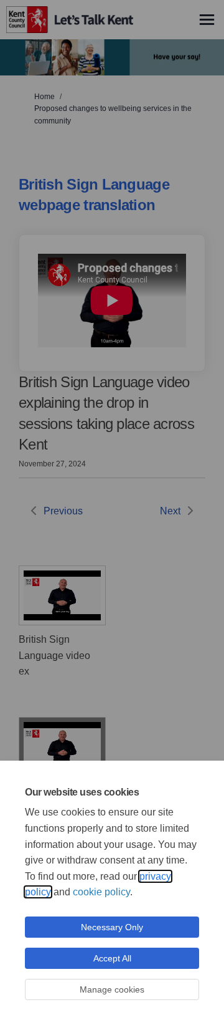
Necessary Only (112, 927)
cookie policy (101, 892)
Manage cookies (112, 989)
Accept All (112, 958)
